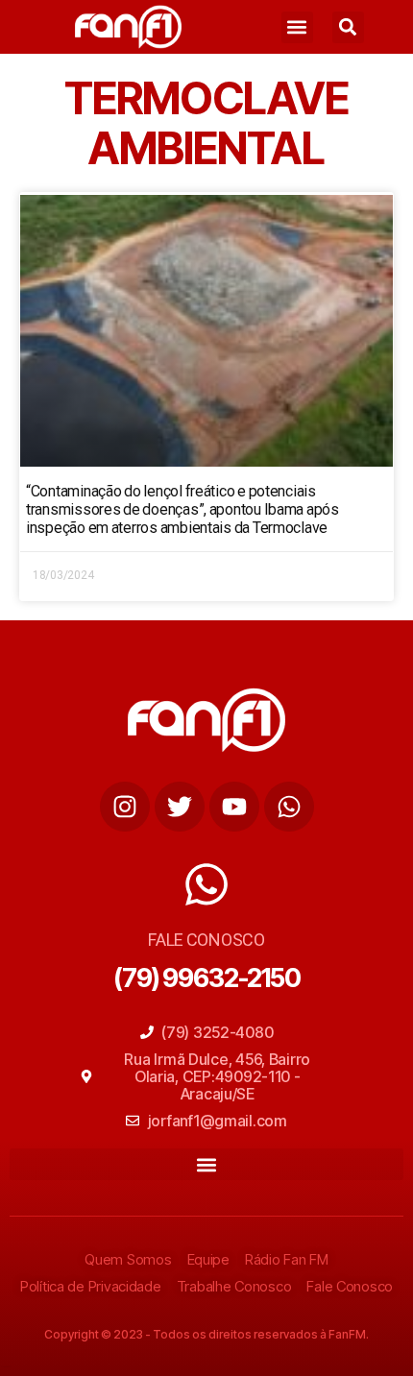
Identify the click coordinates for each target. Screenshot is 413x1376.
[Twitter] (180, 807)
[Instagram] (125, 807)
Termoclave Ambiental (206, 123)
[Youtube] (234, 807)
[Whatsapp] (289, 807)
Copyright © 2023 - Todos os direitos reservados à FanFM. (206, 1334)
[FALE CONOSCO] (206, 884)
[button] (297, 27)
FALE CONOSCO (206, 939)
